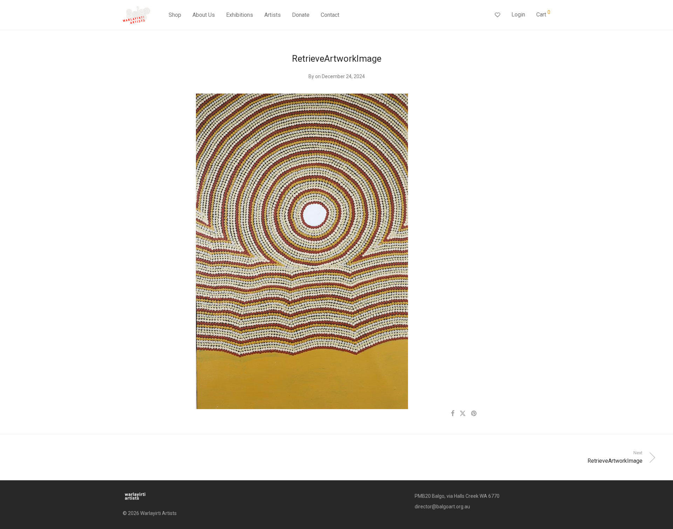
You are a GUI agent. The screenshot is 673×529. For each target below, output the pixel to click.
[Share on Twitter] (463, 413)
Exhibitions (239, 15)
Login (518, 14)
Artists (272, 15)
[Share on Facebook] (452, 413)
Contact (330, 15)
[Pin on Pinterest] (474, 413)
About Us (203, 15)
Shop (175, 15)
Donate (301, 15)
